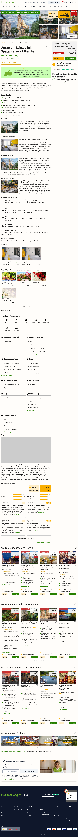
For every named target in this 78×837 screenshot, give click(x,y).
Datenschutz (69, 809)
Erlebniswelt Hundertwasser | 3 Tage (27, 685)
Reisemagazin (30, 809)
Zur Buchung (17, 264)
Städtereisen (24, 6)
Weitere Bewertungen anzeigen (26, 538)
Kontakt (3, 809)
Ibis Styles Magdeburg (26, 689)
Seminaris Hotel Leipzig (7, 627)
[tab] (37, 747)
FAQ (2, 816)
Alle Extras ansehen (26, 306)
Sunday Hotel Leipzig (9, 56)
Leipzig (25, 751)
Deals (66, 6)
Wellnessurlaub (5, 6)
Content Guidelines (70, 816)
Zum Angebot (15, 594)
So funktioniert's (57, 816)
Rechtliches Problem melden (43, 542)
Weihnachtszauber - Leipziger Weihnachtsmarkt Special (64, 568)
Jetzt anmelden (29, 771)
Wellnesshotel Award (32, 812)
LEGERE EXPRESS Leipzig (64, 627)
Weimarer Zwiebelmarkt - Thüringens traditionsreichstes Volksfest (65, 687)
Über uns (55, 812)
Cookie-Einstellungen (6, 819)
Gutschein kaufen (54, 2)
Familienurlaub (42, 6)
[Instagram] (24, 795)
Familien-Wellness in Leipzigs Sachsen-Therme (65, 623)
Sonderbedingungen (62, 82)
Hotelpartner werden (45, 809)
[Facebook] (27, 795)
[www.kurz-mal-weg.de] (7, 2)
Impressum (68, 812)
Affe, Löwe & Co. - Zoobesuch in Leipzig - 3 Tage (9, 623)
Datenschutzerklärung (9, 779)
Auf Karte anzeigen (16, 58)
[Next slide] (75, 733)
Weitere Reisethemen (55, 6)
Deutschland (12, 751)
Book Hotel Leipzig (44, 626)
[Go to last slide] (73, 733)
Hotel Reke (42, 689)
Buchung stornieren (6, 812)
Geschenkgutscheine (19, 809)
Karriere (55, 809)
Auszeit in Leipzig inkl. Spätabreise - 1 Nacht (8, 566)
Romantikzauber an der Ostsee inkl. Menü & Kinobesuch (8, 686)
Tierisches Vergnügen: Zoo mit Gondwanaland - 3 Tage (28, 623)
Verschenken (59, 58)
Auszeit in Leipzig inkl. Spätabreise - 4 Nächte (46, 566)
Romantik (33, 6)
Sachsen (19, 751)
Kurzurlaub (14, 6)
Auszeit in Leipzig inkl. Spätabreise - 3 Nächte (27, 566)
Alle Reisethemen (31, 816)
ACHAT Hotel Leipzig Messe (27, 627)
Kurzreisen (4, 751)
